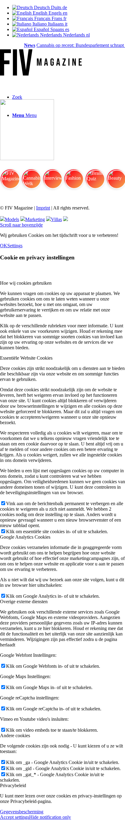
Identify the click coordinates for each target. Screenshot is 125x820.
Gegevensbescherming (21, 811)
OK (3, 245)
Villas (56, 219)
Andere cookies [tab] (15, 735)
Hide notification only (50, 817)
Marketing (35, 219)
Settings (14, 245)
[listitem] (10, 181)
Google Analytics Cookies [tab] (25, 537)
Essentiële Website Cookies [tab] (26, 358)
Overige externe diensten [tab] (24, 601)
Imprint (43, 207)
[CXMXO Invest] (65, 219)
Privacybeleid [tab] (13, 785)
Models (12, 219)
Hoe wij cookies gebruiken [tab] (26, 283)
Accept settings (14, 817)
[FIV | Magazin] (41, 73)
